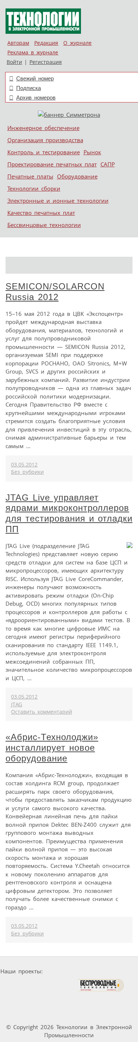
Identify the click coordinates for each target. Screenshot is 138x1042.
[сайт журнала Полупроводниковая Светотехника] (43, 985)
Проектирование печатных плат (52, 164)
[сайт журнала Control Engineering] (49, 999)
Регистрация (45, 62)
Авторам (18, 43)
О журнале (77, 43)
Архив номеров (36, 97)
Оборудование (77, 176)
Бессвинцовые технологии (44, 224)
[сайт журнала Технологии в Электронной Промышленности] (116, 971)
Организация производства (45, 140)
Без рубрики (27, 472)
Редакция (46, 43)
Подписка (28, 88)
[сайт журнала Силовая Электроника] (69, 971)
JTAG (16, 704)
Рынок (92, 152)
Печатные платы (30, 176)
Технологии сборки (33, 188)
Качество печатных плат (41, 212)
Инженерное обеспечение (43, 127)
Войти (14, 62)
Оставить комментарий (41, 712)
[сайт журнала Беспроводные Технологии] (101, 985)
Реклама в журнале (32, 52)
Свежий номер (35, 78)
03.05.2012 (24, 464)
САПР (107, 164)
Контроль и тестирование (43, 152)
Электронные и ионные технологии (58, 200)
